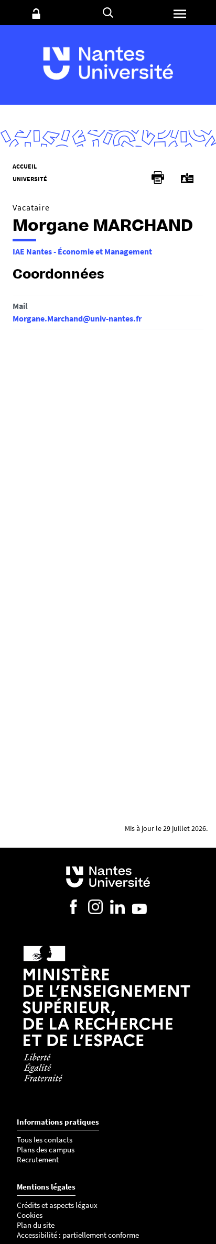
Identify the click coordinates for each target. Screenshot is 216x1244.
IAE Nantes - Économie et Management (82, 251)
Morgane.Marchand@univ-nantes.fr (77, 318)
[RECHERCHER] (108, 13)
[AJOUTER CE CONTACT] (187, 178)
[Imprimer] (158, 177)
